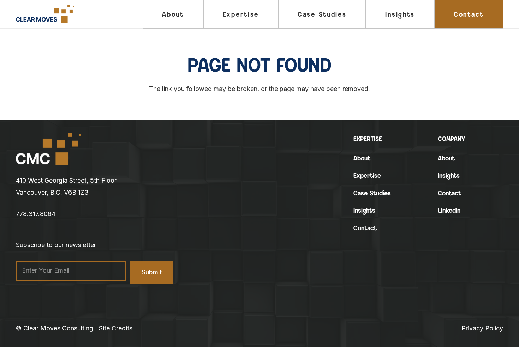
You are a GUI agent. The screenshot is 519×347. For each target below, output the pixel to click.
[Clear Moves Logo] (45, 14)
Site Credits (115, 328)
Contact (365, 228)
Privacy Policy (482, 328)
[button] (264, 14)
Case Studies (372, 193)
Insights (364, 210)
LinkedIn (449, 210)
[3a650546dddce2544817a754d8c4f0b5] (48, 149)
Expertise (367, 175)
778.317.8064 (35, 214)
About (361, 158)
